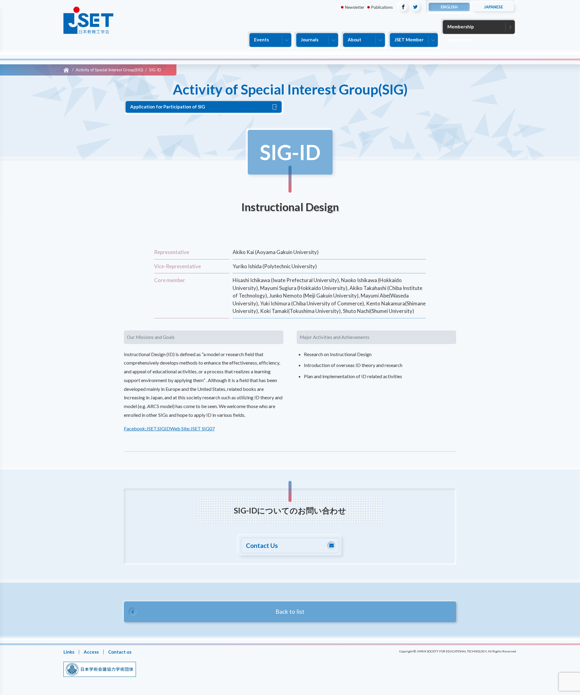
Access (91, 652)
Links (68, 652)
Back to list (290, 611)
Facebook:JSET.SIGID (147, 428)
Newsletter (354, 7)
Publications (382, 7)
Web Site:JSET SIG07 (192, 428)
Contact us (119, 652)
